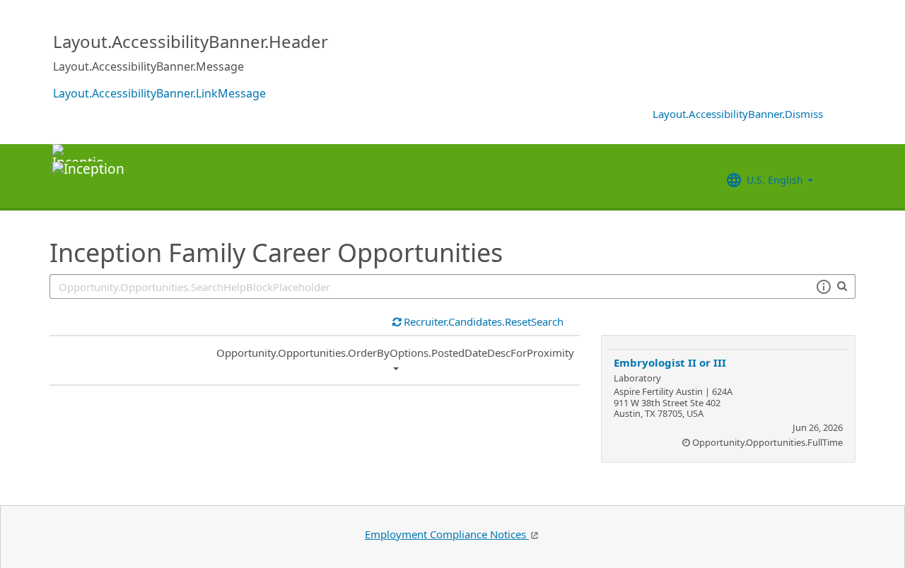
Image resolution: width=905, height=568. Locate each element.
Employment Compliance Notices (447, 534)
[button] (823, 286)
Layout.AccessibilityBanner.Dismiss (738, 114)
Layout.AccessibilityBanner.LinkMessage (159, 93)
